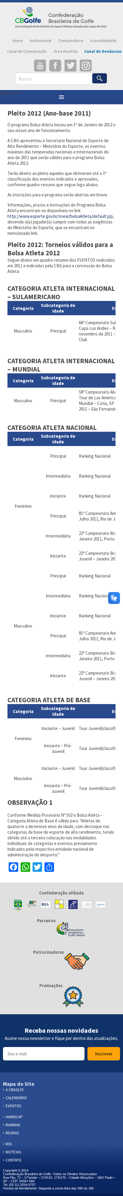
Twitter (70, 66)
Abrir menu (10, 93)
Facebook (55, 66)
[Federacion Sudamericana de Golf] (59, 905)
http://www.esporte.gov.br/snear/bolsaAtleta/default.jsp (60, 216)
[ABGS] (71, 929)
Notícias (13, 1152)
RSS (9, 1144)
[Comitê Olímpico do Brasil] (18, 905)
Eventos (13, 1105)
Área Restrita (65, 51)
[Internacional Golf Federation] (31, 905)
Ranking (13, 1124)
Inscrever (104, 1054)
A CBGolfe (15, 1089)
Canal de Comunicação (27, 51)
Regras (12, 1133)
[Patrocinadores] (77, 962)
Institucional (40, 40)
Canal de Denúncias (103, 51)
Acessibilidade (103, 40)
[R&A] (45, 905)
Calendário (16, 1097)
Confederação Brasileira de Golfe (61, 19)
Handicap (14, 1116)
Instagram (86, 66)
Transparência (70, 40)
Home (18, 40)
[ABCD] (86, 905)
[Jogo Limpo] (100, 905)
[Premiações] (73, 997)
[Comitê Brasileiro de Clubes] (73, 905)
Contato (13, 1160)
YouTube (40, 66)
